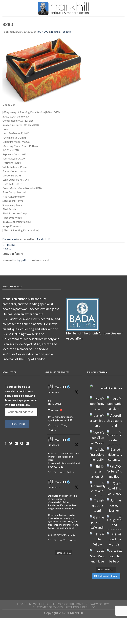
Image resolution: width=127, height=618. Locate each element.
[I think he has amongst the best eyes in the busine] (97, 471)
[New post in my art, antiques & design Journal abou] (97, 403)
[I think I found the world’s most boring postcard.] (114, 539)
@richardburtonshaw (62, 508)
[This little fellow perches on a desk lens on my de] (97, 539)
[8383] (42, 69)
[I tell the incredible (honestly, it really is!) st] (97, 454)
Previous (9, 244)
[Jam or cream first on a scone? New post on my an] (97, 420)
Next (6, 248)
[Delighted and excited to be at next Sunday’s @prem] (114, 522)
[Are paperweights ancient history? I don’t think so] (114, 403)
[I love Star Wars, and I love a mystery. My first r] (97, 556)
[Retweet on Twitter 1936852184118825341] (56, 540)
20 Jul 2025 (54, 392)
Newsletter (38, 603)
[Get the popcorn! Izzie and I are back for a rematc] (97, 522)
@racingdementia (57, 420)
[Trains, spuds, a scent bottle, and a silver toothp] (97, 505)
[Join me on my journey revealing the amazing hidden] (114, 505)
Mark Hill (60, 386)
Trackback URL (44, 239)
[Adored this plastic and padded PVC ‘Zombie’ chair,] (114, 420)
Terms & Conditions (67, 603)
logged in (22, 259)
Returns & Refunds (80, 607)
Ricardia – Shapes (61, 31)
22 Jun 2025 (54, 487)
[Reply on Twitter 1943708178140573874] (50, 472)
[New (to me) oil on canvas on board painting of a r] (97, 437)
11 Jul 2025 (54, 445)
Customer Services (48, 607)
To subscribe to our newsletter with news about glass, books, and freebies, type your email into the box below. (21, 395)
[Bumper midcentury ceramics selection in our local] (114, 454)
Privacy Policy (97, 603)
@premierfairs (55, 502)
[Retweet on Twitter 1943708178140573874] (56, 472)
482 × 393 (42, 31)
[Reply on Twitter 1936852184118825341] (50, 540)
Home (21, 603)
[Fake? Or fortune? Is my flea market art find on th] (114, 471)
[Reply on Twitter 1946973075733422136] (50, 426)
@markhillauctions (57, 521)
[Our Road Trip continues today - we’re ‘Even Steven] (114, 488)
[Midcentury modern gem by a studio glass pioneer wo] (114, 437)
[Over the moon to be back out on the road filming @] (114, 556)
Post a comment (9, 239)
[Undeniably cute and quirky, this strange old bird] (97, 488)
